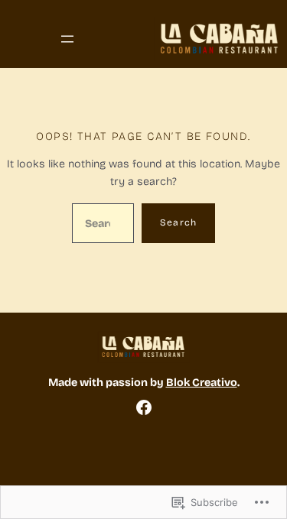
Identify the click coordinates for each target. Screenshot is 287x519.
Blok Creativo (201, 382)
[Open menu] (67, 39)
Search (178, 222)
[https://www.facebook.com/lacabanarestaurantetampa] (144, 407)
